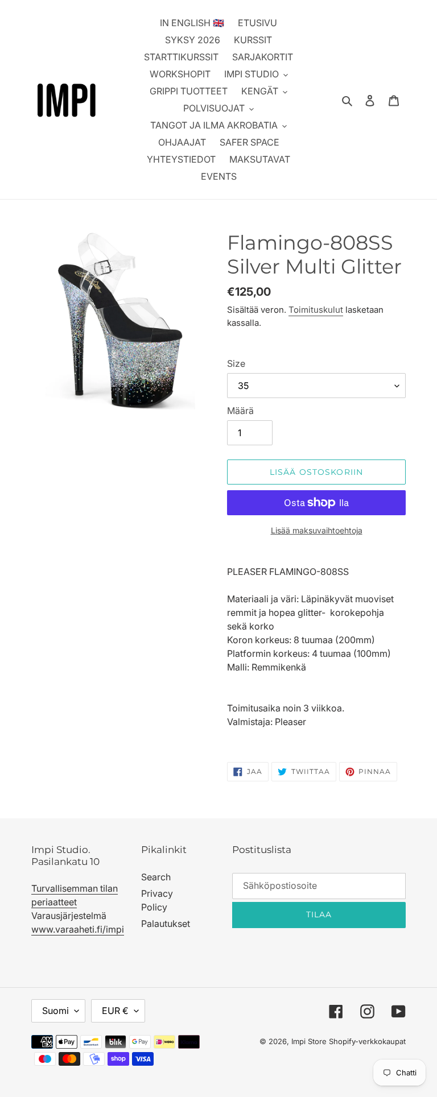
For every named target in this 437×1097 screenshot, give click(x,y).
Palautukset (165, 923)
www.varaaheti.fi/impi (77, 929)
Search (156, 877)
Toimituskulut (315, 309)
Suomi (55, 1010)
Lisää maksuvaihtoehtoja (316, 530)
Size (236, 363)
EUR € (115, 1010)
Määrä (240, 410)
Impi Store (309, 1041)
